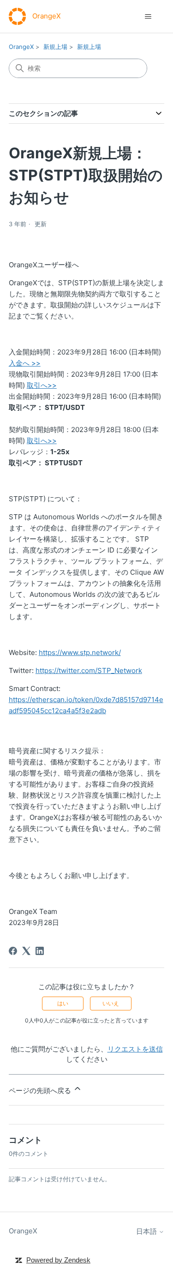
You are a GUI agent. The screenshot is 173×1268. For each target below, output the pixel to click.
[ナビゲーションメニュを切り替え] (147, 16)
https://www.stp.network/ (80, 652)
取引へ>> (42, 385)
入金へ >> (25, 363)
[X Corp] (26, 951)
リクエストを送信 (135, 1049)
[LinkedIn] (40, 951)
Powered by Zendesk (58, 1260)
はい (62, 1003)
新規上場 (55, 46)
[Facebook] (13, 951)
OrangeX (21, 46)
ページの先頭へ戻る (41, 1090)
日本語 (147, 1231)
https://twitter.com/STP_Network (89, 670)
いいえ (110, 1003)
